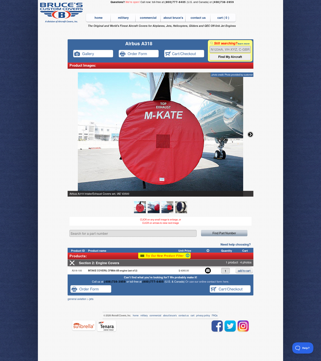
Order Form (136, 53)
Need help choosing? (236, 244)
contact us (198, 17)
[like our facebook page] (217, 326)
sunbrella (83, 325)
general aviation (77, 299)
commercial (148, 17)
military (123, 17)
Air (112, 315)
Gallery (87, 53)
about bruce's (173, 17)
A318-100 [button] (77, 270)
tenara (106, 325)
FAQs (215, 315)
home (99, 17)
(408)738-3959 (223, 2)
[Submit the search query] (230, 57)
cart (192, 315)
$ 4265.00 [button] (184, 270)
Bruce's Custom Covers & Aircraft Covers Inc (62, 12)
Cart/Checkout (183, 53)
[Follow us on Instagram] (243, 326)
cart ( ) (223, 17)
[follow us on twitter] (230, 326)
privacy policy (203, 315)
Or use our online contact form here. (207, 281)
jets (91, 299)
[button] (250, 134)
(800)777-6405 (175, 2)
